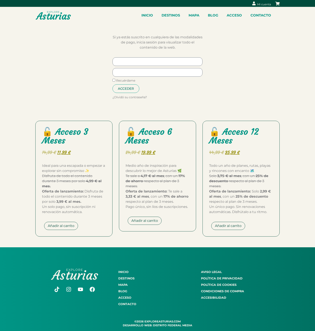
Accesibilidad (213, 298)
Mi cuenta (264, 4)
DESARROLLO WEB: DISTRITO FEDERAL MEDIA (157, 325)
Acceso (234, 15)
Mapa (194, 15)
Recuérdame (125, 80)
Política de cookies (219, 285)
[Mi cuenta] (254, 3)
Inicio (147, 15)
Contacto (260, 15)
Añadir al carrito (61, 226)
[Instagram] (68, 289)
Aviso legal (211, 272)
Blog (213, 15)
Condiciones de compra (222, 291)
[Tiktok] (57, 289)
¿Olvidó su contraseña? (129, 97)
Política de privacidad (222, 278)
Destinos (171, 15)
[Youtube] (80, 289)
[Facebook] (92, 289)
